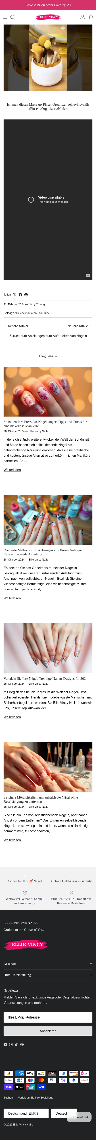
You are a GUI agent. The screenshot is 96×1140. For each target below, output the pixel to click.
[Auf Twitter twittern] (15, 294)
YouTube (44, 313)
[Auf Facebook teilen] (20, 294)
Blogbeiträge (48, 356)
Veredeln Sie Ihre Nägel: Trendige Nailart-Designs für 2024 (46, 678)
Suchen (8, 1097)
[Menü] (5, 17)
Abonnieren (48, 1031)
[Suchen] (15, 17)
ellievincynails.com (26, 313)
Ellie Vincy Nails (23, 1124)
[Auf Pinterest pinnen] (26, 294)
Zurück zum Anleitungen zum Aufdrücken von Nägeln (48, 336)
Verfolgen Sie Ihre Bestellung (35, 1097)
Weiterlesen (12, 470)
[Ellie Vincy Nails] (48, 17)
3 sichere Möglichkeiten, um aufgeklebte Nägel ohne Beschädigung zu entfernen (41, 799)
